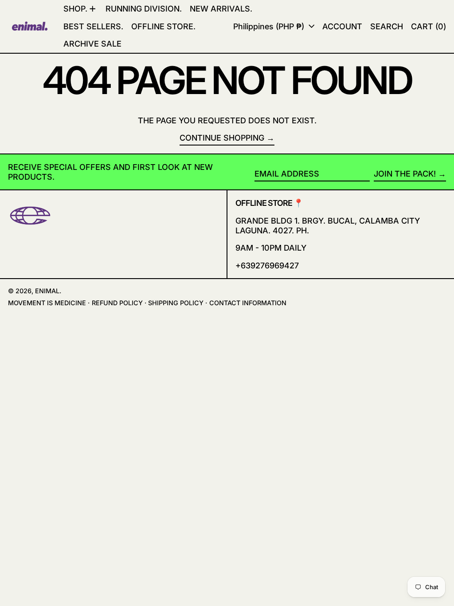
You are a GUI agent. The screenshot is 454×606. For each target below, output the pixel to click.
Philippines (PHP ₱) (269, 26)
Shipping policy (176, 303)
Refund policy (117, 303)
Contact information (247, 303)
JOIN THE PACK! (405, 173)
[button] (428, 26)
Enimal (47, 291)
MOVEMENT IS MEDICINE (47, 303)
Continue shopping (222, 137)
